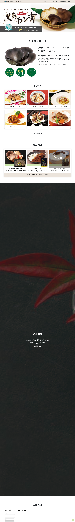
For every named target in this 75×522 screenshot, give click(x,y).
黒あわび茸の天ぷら (37, 127)
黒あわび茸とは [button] (50, 1)
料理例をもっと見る (37, 133)
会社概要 (64, 1)
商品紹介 (60, 1)
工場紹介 (65, 64)
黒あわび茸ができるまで (55, 64)
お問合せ (68, 1)
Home (45, 1)
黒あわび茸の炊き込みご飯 (37, 106)
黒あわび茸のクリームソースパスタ (60, 106)
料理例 (56, 1)
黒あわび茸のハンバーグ (15, 126)
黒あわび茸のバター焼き (15, 106)
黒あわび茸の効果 (43, 64)
